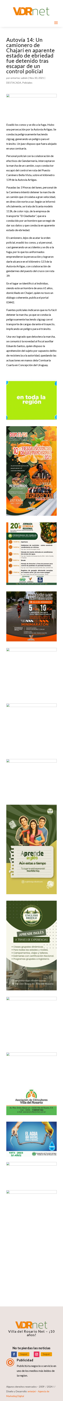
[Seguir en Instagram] (36, 1354)
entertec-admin (19, 77)
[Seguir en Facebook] (14, 1354)
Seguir (23, 1354)
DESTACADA (13, 82)
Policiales (27, 82)
